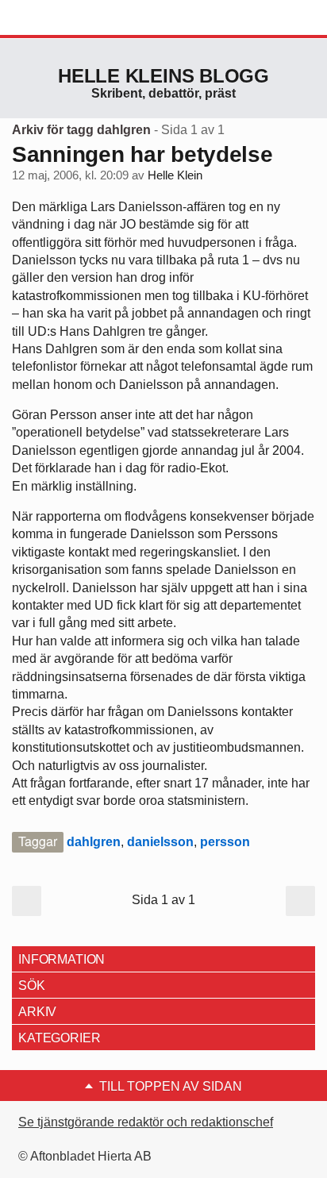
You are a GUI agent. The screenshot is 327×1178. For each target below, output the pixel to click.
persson (225, 842)
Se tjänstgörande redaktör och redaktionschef (145, 1122)
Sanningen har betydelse (142, 154)
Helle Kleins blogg (163, 76)
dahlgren (94, 842)
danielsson (160, 842)
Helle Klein (175, 175)
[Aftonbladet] (71, 18)
